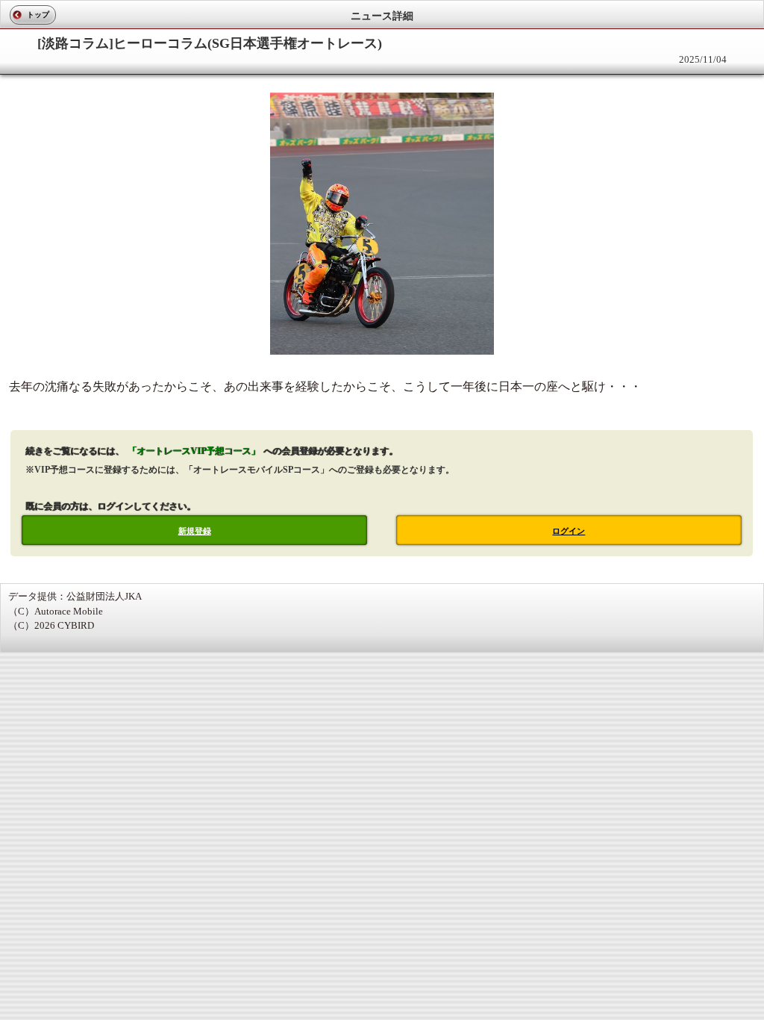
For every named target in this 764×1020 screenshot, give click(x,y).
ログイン (568, 530)
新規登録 (194, 530)
